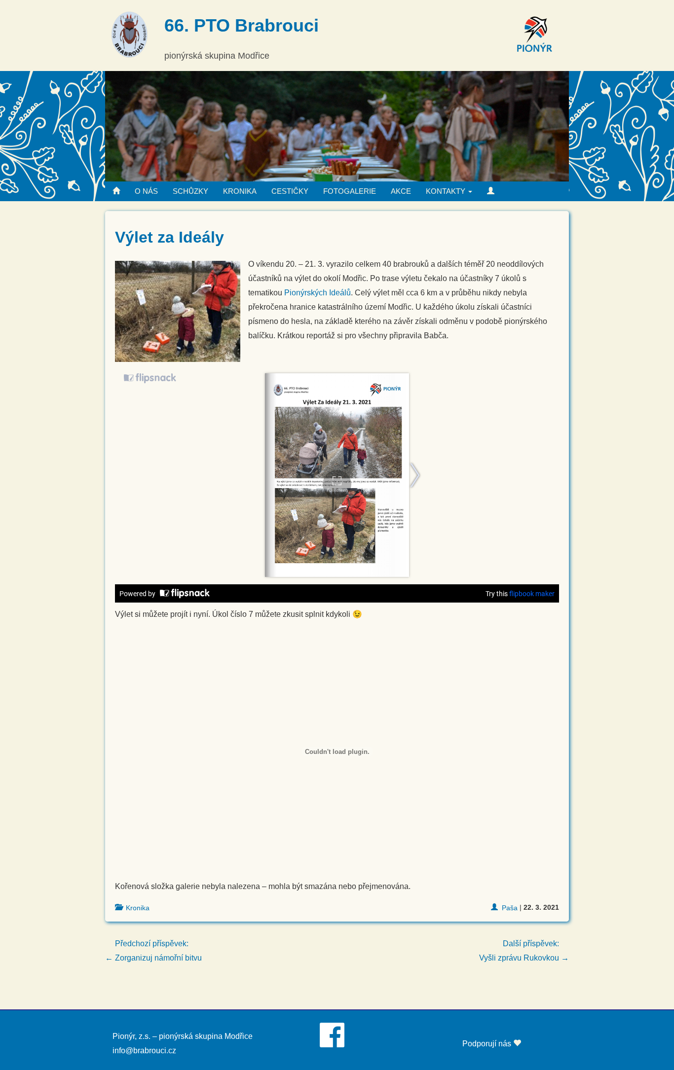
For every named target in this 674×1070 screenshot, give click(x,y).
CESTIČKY (289, 191)
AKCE (401, 191)
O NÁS (146, 191)
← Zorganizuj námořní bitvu (153, 950)
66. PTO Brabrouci (241, 25)
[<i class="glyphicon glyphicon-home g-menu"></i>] (116, 191)
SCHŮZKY (190, 191)
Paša (510, 908)
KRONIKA (240, 191)
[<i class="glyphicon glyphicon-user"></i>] (491, 191)
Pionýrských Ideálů (317, 292)
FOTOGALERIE (349, 191)
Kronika (138, 908)
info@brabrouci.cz (144, 1050)
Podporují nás (487, 1043)
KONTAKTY (446, 191)
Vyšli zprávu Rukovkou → (524, 950)
